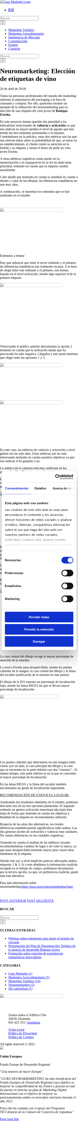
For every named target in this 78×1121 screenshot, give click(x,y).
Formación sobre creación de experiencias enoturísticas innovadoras (35, 955)
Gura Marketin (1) (20, 973)
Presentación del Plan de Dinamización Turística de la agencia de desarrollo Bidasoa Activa (42, 947)
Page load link (9, 1119)
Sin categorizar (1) (20, 988)
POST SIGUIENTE (40, 901)
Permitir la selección (39, 629)
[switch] (67, 573)
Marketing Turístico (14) (24, 981)
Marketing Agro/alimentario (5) (28, 977)
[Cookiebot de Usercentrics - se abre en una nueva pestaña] (55, 476)
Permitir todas (39, 617)
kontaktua (33, 1022)
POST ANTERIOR (13, 901)
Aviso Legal (16, 1029)
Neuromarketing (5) (21, 985)
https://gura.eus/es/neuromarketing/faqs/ (47, 886)
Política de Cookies (21, 1037)
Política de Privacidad (22, 1033)
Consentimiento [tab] (16, 488)
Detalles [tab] (40, 488)
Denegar (39, 641)
